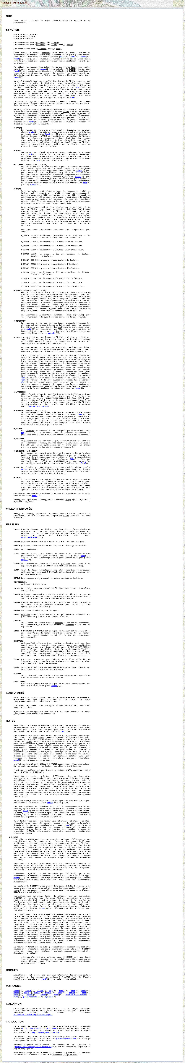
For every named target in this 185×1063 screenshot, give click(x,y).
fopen (56, 995)
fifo (72, 459)
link (23, 378)
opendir (28, 329)
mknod (50, 803)
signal (24, 560)
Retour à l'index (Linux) (14, 2)
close (40, 991)
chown (28, 991)
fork (72, 98)
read (62, 57)
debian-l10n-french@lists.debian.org (34, 1047)
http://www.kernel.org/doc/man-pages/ (33, 1015)
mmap (44, 908)
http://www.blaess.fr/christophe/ (39, 1029)
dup (51, 991)
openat (48, 993)
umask (16, 995)
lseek (83, 57)
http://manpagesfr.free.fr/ (45, 1033)
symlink (49, 997)
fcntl (16, 59)
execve (43, 69)
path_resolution (29, 538)
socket (72, 993)
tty (22, 433)
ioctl (64, 732)
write (72, 57)
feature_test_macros (38, 406)
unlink (30, 995)
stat (23, 382)
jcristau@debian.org (66, 1039)
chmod (16, 991)
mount (37, 993)
